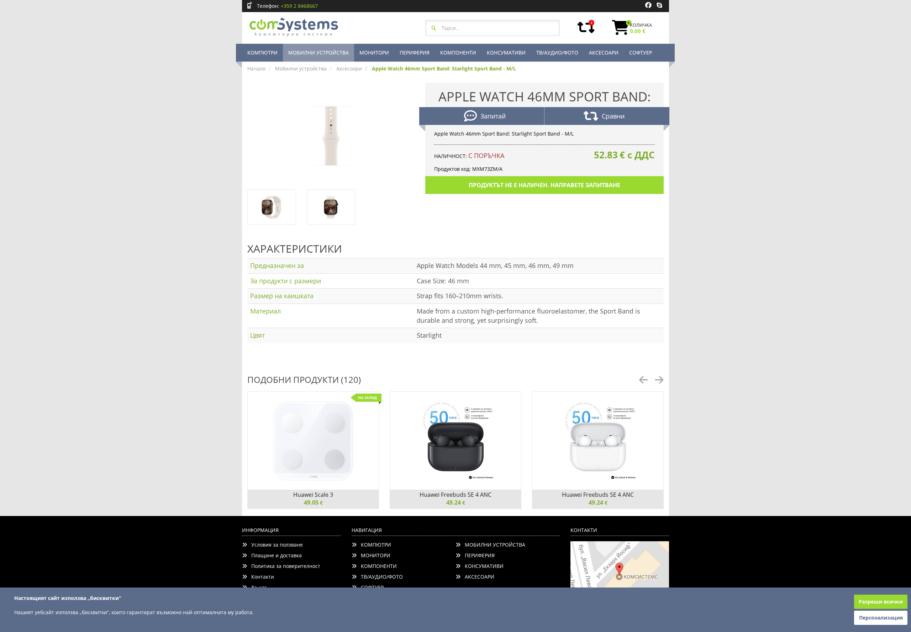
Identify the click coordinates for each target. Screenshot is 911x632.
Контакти (260, 576)
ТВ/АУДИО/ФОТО (557, 52)
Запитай (493, 116)
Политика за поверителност (283, 566)
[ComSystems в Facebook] (648, 5)
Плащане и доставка (274, 555)
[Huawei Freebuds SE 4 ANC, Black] (455, 441)
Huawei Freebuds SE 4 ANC (455, 495)
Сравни (613, 116)
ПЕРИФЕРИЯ (415, 52)
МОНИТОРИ (374, 52)
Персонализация (881, 617)
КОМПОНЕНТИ (458, 52)
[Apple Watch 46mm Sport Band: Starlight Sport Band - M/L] (330, 135)
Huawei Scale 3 (313, 495)
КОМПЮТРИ (262, 52)
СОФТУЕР (640, 52)
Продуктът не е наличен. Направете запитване (544, 185)
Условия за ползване (275, 544)
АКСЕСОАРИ (603, 52)
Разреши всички (881, 601)
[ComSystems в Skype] (659, 5)
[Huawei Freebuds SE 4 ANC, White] (597, 441)
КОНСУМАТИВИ (506, 52)
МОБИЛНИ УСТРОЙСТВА (318, 52)
